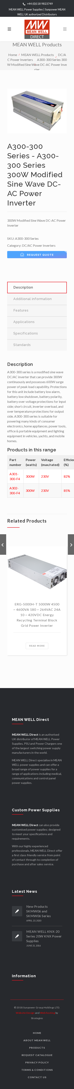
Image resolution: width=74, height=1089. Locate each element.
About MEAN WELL (37, 1040)
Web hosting (47, 1012)
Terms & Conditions (37, 1069)
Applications (24, 322)
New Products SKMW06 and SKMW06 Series (38, 911)
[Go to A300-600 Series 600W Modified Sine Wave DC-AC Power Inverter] (71, 544)
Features (21, 310)
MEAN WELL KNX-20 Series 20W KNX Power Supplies (44, 936)
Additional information (32, 299)
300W (30, 476)
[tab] (37, 287)
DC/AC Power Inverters (39, 245)
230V (45, 476)
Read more (37, 646)
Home (12, 54)
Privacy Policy (37, 1062)
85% (67, 490)
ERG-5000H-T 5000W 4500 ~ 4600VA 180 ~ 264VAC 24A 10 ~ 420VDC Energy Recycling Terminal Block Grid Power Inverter (37, 614)
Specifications (25, 333)
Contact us (37, 1077)
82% (67, 476)
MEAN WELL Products (37, 54)
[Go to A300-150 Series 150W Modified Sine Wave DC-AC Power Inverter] (3, 544)
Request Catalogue (37, 1055)
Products (37, 1047)
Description (23, 287)
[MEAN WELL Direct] (37, 29)
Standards (22, 345)
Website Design (25, 1012)
